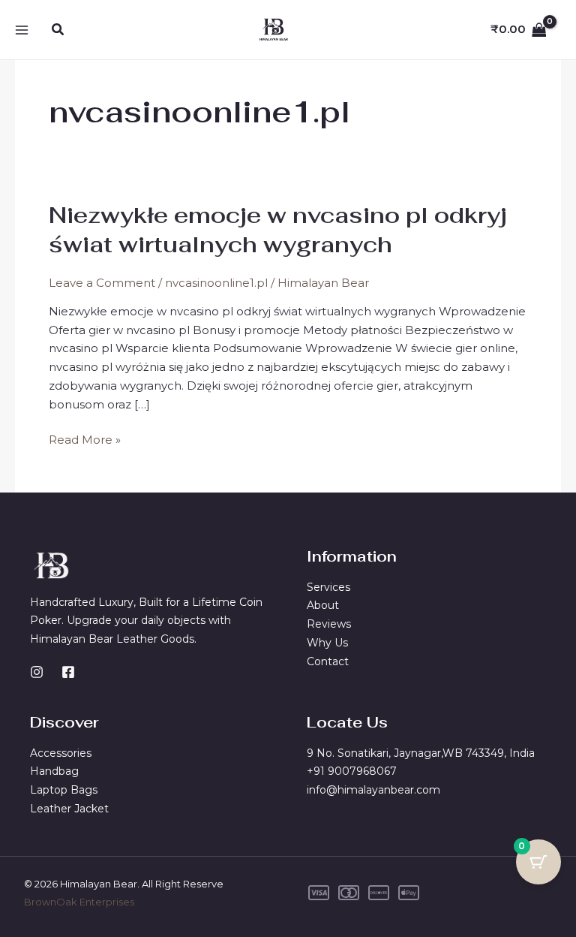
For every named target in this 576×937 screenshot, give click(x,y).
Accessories (61, 753)
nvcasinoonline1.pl (216, 283)
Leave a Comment (102, 283)
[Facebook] (68, 672)
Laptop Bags (64, 790)
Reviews (329, 624)
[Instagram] (37, 672)
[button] (58, 30)
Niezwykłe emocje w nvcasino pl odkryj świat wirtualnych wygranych (278, 229)
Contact (328, 661)
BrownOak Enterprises (79, 902)
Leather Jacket (69, 808)
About (323, 605)
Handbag (54, 771)
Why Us (327, 642)
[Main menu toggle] (21, 29)
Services (328, 587)
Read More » (85, 439)
